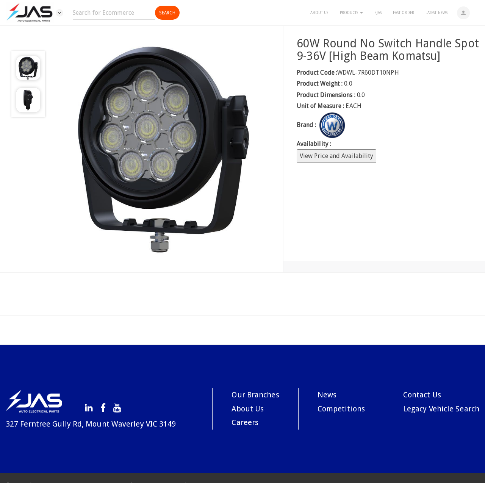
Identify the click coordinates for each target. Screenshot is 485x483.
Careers (245, 422)
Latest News (436, 13)
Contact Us (422, 394)
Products (350, 13)
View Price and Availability (337, 155)
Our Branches (255, 394)
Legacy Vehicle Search (441, 408)
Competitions (341, 408)
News (327, 394)
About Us (319, 13)
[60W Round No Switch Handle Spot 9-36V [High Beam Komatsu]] (163, 149)
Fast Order (403, 13)
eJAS (377, 13)
